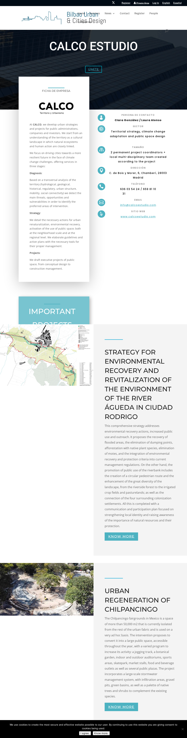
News (108, 13)
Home (81, 13)
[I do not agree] (182, 729)
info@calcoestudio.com (138, 205)
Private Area (142, 3)
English (166, 3)
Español (177, 3)
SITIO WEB (138, 211)
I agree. (85, 733)
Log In (155, 3)
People (153, 13)
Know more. (101, 733)
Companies (84, 22)
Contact (125, 13)
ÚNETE (93, 69)
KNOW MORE (121, 536)
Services (95, 13)
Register (126, 3)
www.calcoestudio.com (138, 216)
